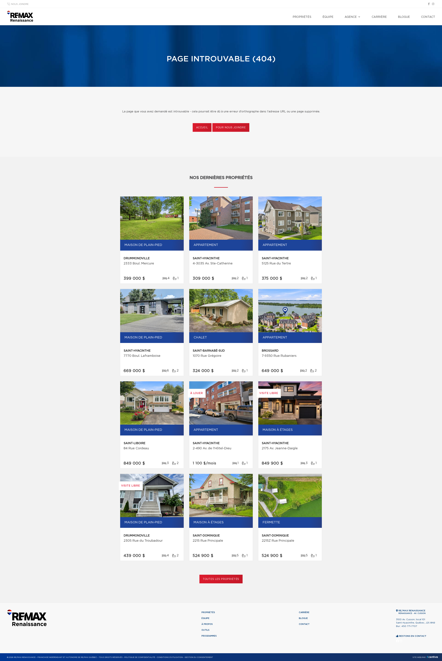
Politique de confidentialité (139, 657)
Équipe (328, 17)
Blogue (404, 17)
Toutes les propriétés (221, 579)
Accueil (202, 127)
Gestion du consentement (199, 657)
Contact (428, 17)
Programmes (209, 636)
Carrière (379, 17)
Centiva (432, 657)
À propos (207, 624)
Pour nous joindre (231, 127)
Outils (205, 630)
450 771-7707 (409, 626)
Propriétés (302, 17)
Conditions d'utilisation (170, 657)
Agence (351, 17)
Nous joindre (19, 4)
